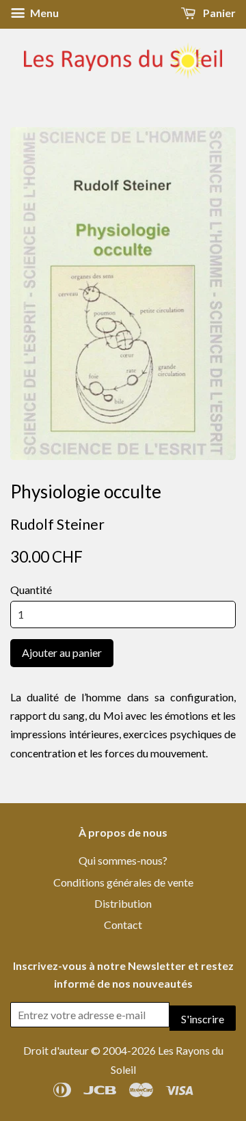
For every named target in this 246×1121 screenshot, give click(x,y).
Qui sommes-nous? (123, 860)
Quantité (31, 589)
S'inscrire (202, 1018)
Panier (218, 12)
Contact (123, 924)
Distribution (123, 903)
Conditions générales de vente (123, 882)
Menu (43, 12)
